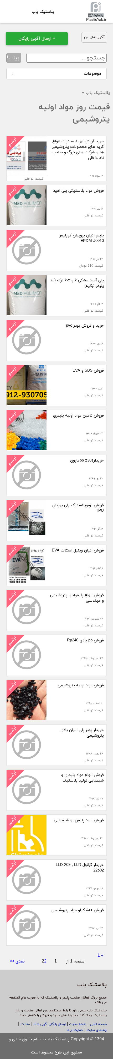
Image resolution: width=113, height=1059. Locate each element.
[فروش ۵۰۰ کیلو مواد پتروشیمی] (27, 942)
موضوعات (56, 74)
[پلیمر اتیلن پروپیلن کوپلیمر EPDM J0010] (27, 268)
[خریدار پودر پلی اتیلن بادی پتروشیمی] (27, 763)
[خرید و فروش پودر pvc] (27, 358)
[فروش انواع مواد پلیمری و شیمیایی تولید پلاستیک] (27, 807)
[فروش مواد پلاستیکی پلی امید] (27, 223)
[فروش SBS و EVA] (27, 403)
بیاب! (13, 58)
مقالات (25, 1024)
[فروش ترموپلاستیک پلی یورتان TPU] (27, 538)
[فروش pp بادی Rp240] (27, 673)
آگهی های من (94, 37)
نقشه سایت (77, 1024)
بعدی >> (17, 961)
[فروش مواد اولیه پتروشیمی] (27, 718)
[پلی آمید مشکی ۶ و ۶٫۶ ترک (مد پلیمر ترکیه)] (27, 313)
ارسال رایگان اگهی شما (50, 1024)
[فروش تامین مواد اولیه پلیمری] (27, 448)
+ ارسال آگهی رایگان (36, 39)
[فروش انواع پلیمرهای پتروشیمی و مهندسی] (27, 628)
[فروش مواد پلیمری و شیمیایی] (27, 852)
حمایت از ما (75, 1030)
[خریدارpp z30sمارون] (27, 493)
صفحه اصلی (98, 1024)
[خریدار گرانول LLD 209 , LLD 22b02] (27, 897)
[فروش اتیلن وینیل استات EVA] (27, 583)
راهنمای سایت (96, 1030)
